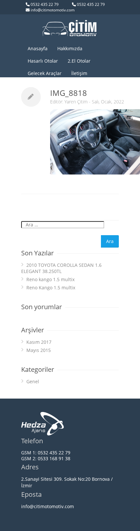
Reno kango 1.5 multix (50, 279)
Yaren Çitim (76, 102)
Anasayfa (38, 48)
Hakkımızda (69, 48)
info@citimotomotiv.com (53, 10)
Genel (32, 381)
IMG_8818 (68, 92)
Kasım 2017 (38, 342)
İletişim (79, 73)
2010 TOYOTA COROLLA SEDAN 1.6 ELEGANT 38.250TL (61, 268)
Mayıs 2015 (38, 350)
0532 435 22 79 (45, 4)
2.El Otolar (79, 61)
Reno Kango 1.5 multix (50, 287)
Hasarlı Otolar (43, 61)
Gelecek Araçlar (45, 73)
